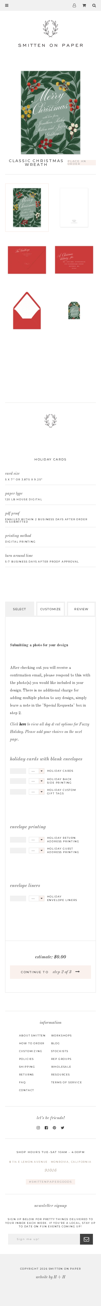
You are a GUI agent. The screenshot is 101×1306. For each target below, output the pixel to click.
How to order (32, 1043)
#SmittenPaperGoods (50, 1181)
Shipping (27, 1067)
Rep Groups (61, 1059)
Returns (26, 1074)
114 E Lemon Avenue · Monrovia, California (51, 1166)
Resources (60, 1074)
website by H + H (50, 1277)
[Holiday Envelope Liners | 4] (27, 310)
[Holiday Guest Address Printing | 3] (74, 259)
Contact (26, 1090)
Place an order (77, 162)
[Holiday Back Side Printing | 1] (74, 207)
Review (81, 609)
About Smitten (32, 1035)
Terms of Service (66, 1082)
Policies (26, 1059)
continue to (46, 972)
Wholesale (61, 1067)
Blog (55, 1043)
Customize (50, 609)
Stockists (59, 1051)
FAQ (22, 1082)
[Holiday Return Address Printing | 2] (27, 259)
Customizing (31, 1051)
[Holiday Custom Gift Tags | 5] (74, 310)
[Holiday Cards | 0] (27, 207)
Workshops (61, 1035)
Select (19, 609)
